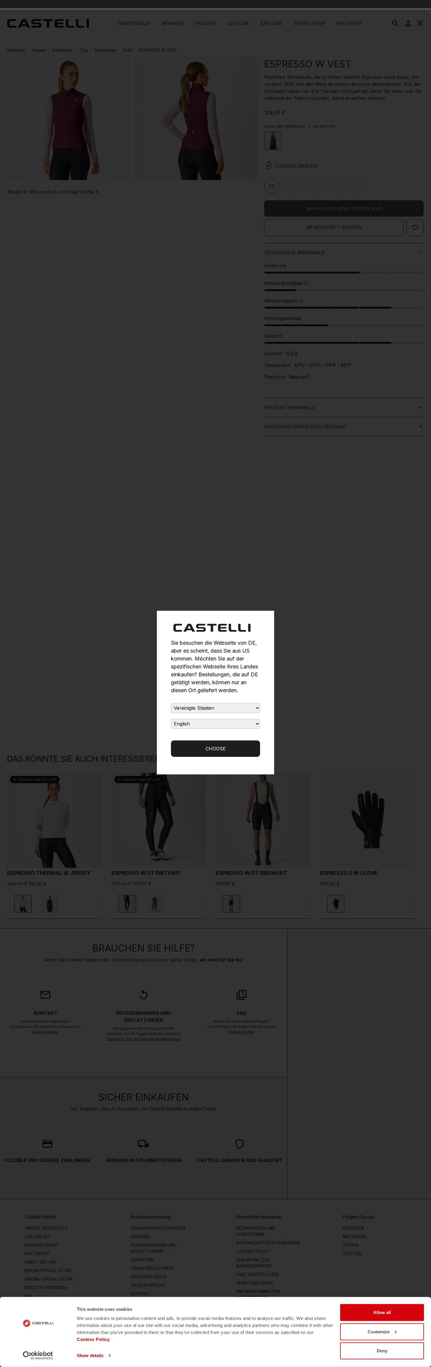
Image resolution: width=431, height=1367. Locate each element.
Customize (379, 1331)
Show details (90, 1355)
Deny (382, 1350)
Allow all (382, 1312)
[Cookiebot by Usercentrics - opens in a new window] (38, 1355)
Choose (216, 749)
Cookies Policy (93, 1339)
